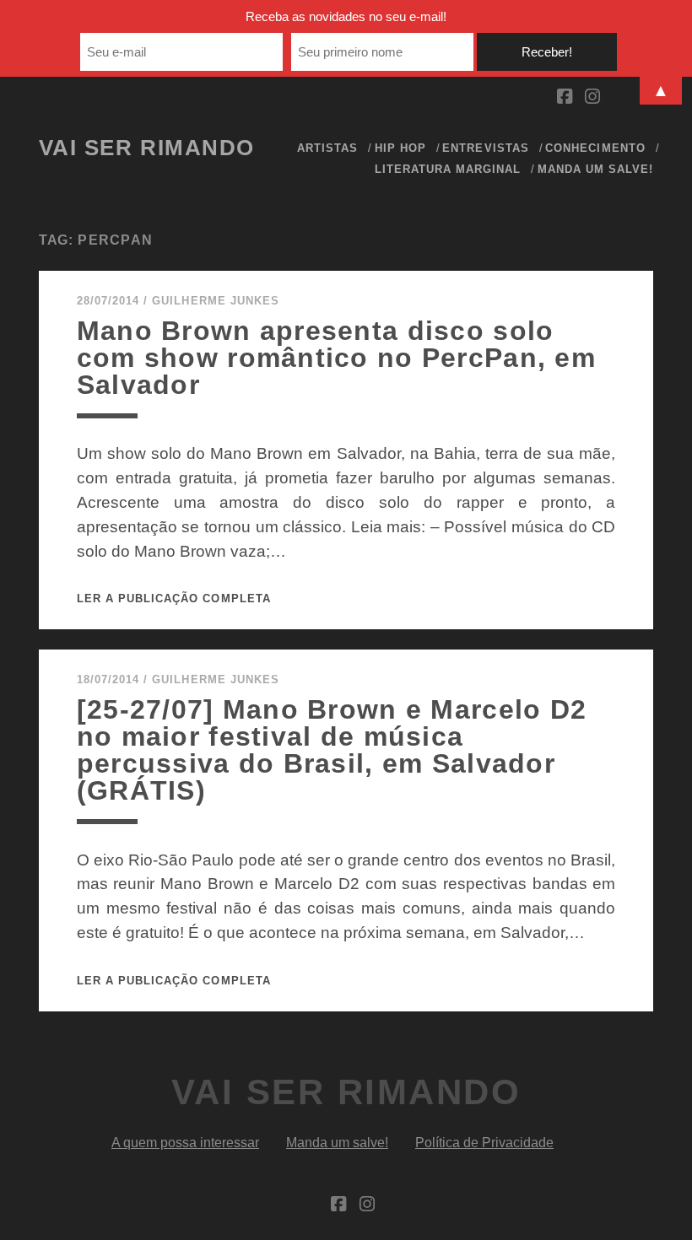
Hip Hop (400, 148)
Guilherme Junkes (215, 300)
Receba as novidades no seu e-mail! (346, 16)
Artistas (327, 148)
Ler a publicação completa (174, 598)
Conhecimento (595, 148)
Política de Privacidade (484, 1142)
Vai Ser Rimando (147, 147)
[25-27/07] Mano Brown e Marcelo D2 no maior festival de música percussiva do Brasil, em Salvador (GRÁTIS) (332, 750)
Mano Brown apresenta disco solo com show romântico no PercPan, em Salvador (336, 357)
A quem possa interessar (185, 1142)
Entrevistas (485, 148)
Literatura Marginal (448, 169)
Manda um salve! (596, 169)
